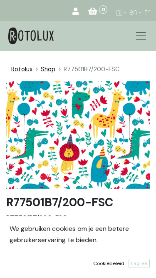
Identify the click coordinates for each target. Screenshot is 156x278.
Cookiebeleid (108, 263)
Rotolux (21, 69)
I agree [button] (139, 263)
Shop (48, 69)
